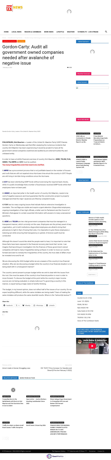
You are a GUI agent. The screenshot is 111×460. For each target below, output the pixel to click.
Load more (91, 274)
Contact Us (101, 451)
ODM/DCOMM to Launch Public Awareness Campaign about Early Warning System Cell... (83, 163)
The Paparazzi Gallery (58, 451)
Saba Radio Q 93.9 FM (85, 311)
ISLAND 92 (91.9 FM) (84, 298)
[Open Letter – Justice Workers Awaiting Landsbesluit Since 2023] (37, 389)
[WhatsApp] (19, 72)
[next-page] (7, 438)
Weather (70, 32)
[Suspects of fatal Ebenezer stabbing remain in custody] (81, 266)
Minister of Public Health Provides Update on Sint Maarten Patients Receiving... (98, 219)
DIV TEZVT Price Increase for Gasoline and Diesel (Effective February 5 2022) (56, 369)
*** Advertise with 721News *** (77, 451)
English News (6, 396)
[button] (106, 32)
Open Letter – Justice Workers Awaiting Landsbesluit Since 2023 (36, 401)
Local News (16, 32)
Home (6, 32)
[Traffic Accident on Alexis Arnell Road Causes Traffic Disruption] (13, 416)
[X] (9, 72)
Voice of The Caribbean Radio (88, 321)
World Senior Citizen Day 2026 (36, 425)
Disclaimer (92, 451)
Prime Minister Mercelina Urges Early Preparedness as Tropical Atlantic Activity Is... (100, 140)
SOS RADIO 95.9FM (84, 314)
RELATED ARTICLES (10, 378)
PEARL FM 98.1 (82, 304)
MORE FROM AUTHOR (27, 378)
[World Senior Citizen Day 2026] (37, 416)
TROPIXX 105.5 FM (83, 317)
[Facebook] (4, 72)
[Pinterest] (14, 72)
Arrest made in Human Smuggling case (16, 368)
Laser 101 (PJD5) (83, 301)
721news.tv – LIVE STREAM (88, 32)
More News (48, 32)
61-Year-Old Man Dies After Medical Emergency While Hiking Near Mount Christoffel (98, 232)
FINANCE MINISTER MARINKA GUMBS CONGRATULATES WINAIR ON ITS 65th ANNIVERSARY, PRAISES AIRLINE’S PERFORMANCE (60, 429)
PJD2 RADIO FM (82, 308)
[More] (24, 72)
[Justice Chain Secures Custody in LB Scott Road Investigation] (81, 243)
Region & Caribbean (32, 32)
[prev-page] (3, 438)
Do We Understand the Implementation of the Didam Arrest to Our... (98, 253)
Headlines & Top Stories (15, 38)
